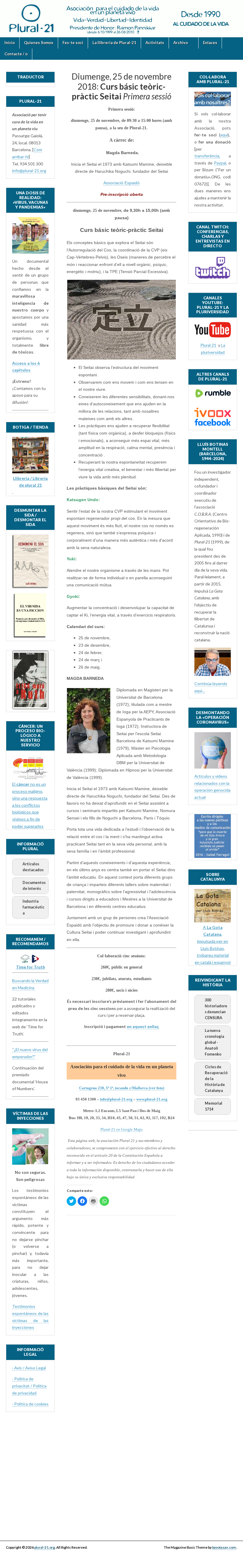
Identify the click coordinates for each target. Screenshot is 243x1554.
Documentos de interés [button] (34, 885)
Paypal (220, 162)
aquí (224, 134)
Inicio (9, 42)
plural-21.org (44, 1547)
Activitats (155, 42)
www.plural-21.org (151, 1099)
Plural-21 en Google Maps (121, 1129)
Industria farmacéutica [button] (33, 907)
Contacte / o (16, 53)
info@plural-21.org (116, 1099)
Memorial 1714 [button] (213, 1106)
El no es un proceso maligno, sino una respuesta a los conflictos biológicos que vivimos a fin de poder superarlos (29, 805)
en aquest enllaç (143, 1026)
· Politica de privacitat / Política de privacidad (29, 1385)
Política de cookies (31, 1403)
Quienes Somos (38, 42)
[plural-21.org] (121, 18)
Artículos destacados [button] (33, 867)
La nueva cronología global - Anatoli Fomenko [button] (214, 1042)
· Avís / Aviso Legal (29, 1367)
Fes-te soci (73, 42)
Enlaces (210, 42)
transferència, (207, 155)
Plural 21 (208, 345)
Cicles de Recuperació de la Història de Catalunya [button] (216, 1079)
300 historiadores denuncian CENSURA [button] (216, 1009)
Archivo (180, 42)
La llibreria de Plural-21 (114, 42)
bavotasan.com (224, 1547)
